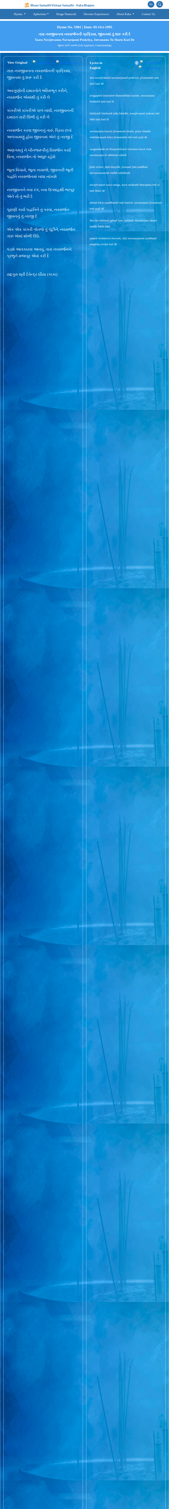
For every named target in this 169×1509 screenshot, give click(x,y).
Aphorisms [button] (39, 14)
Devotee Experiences (96, 14)
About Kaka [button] (124, 14)
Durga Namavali (66, 14)
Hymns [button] (18, 14)
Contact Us (148, 14)
